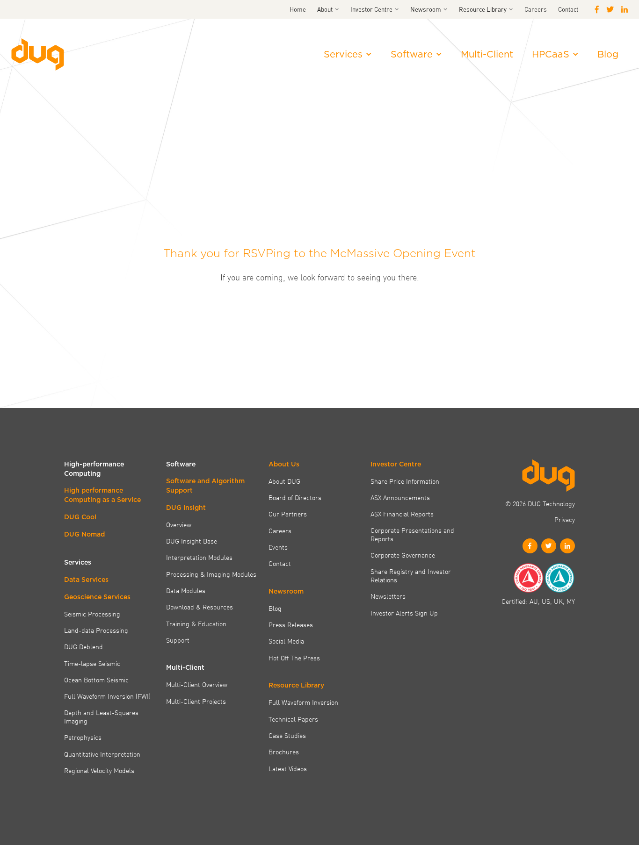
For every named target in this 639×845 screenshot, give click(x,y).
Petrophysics (83, 737)
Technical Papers (293, 719)
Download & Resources (199, 606)
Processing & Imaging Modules (211, 574)
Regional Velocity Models (99, 770)
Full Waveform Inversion (303, 702)
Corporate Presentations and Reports (412, 534)
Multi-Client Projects (196, 701)
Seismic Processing (92, 613)
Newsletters (388, 596)
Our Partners (288, 513)
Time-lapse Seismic (92, 663)
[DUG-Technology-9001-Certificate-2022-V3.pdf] (528, 578)
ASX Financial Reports (402, 513)
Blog (607, 54)
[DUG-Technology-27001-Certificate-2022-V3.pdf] (559, 578)
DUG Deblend (83, 646)
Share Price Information (404, 481)
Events (278, 547)
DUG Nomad (84, 534)
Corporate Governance (402, 555)
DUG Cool (80, 517)
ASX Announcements (400, 497)
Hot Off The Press (294, 657)
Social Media (286, 641)
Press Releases (291, 624)
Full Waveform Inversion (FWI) (107, 696)
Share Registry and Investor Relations (410, 575)
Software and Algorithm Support (205, 485)
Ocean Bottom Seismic (96, 679)
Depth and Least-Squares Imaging (101, 716)
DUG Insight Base (191, 541)
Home (298, 9)
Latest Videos (288, 768)
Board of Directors (295, 497)
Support (177, 640)
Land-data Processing (96, 630)
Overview (178, 524)
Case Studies (287, 735)
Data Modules (185, 590)
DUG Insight (186, 507)
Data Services (86, 579)
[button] (328, 9)
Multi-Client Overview (196, 684)
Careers (535, 9)
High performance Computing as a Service (102, 495)
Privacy (564, 519)
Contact (568, 9)
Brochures (284, 751)
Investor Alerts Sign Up (404, 613)
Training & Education (196, 623)
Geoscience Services (97, 597)
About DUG (284, 481)
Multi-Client (487, 54)
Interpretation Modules (199, 557)
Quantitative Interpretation (102, 754)
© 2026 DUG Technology (540, 503)
